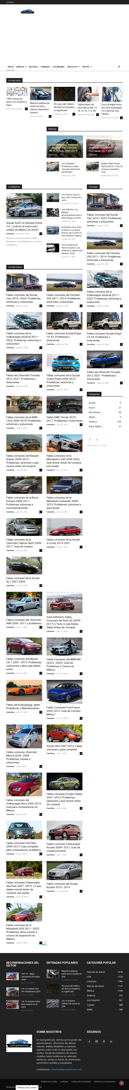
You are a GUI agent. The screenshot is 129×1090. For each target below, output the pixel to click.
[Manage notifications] (121, 1083)
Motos (85, 67)
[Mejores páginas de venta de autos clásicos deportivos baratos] (40, 93)
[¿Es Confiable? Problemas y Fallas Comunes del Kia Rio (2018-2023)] (53, 166)
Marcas (20, 67)
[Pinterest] (103, 1041)
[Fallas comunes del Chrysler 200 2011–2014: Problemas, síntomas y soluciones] (64, 282)
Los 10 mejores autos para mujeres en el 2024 (30, 1004)
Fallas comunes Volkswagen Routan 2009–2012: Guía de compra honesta (63, 847)
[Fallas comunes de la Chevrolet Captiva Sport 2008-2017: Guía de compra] (24, 527)
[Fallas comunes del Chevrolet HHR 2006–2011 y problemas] (24, 604)
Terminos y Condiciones (104, 1081)
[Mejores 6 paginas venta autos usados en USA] (53, 974)
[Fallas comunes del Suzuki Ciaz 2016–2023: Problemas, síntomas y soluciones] (24, 282)
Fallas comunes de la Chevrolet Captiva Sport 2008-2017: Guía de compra (24, 543)
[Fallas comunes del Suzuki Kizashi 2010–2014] (64, 870)
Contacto (10, 2)
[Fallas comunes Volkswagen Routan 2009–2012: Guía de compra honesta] (64, 830)
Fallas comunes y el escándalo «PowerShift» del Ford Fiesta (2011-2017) (103, 147)
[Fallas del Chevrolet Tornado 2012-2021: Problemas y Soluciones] (24, 363)
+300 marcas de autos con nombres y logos (16, 101)
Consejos (45, 67)
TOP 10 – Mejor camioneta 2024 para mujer (30, 977)
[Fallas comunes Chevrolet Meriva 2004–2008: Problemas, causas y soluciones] (24, 736)
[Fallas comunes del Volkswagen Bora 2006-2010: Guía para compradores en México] (24, 784)
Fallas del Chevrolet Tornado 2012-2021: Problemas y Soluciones (23, 379)
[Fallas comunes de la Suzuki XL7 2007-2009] (24, 565)
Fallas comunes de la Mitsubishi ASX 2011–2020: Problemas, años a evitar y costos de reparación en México (23, 932)
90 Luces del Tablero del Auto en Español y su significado (64, 107)
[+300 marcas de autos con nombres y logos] (17, 91)
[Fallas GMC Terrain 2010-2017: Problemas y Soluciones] (64, 405)
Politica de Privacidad (81, 1081)
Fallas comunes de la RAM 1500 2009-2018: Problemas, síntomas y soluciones (23, 421)
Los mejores (58, 67)
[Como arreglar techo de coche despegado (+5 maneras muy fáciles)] (112, 94)
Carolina (53, 154)
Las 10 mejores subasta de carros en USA (71, 1004)
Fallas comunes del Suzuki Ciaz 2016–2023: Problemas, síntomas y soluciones (23, 298)
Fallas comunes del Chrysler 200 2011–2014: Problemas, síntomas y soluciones (64, 298)
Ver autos (72, 67)
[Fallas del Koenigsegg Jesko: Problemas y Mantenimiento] (24, 690)
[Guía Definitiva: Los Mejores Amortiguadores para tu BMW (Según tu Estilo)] (53, 212)
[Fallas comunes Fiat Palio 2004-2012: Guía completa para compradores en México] (24, 830)
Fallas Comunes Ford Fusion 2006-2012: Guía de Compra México (63, 711)
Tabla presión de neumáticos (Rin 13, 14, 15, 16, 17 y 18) (87, 107)
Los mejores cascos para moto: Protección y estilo (72, 197)
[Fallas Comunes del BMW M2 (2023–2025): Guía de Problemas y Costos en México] (64, 647)
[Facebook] (89, 440)
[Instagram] (96, 1041)
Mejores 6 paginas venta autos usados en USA (72, 974)
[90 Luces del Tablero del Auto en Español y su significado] (64, 94)
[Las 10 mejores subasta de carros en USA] (53, 1003)
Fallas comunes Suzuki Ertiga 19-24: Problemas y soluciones (64, 337)
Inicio (11, 67)
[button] (119, 66)
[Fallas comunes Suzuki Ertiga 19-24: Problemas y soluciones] (64, 321)
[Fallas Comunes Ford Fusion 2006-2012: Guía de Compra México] (64, 692)
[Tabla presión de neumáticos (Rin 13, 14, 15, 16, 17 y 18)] (88, 94)
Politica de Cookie (49, 1081)
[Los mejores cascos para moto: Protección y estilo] (53, 197)
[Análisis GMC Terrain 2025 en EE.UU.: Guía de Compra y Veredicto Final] (92, 166)
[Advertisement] (64, 39)
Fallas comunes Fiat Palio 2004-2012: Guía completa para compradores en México (23, 846)
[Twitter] (96, 440)
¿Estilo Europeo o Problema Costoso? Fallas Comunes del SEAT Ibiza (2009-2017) (63, 147)
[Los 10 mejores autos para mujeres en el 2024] (12, 1004)
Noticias (33, 67)
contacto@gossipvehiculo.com (66, 1069)
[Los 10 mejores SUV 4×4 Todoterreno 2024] (12, 991)
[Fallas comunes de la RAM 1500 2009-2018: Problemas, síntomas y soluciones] (24, 405)
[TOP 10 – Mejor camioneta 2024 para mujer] (12, 976)
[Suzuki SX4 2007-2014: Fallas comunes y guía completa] (64, 733)
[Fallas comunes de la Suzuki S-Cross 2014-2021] (64, 527)
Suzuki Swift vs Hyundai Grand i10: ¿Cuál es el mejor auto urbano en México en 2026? (24, 226)
